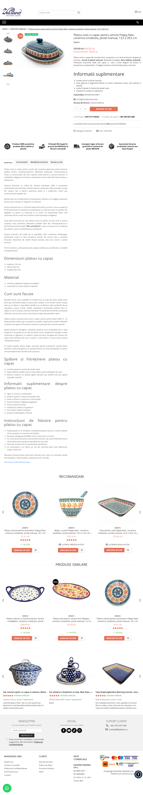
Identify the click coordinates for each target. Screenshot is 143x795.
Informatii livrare (11, 771)
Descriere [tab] (8, 162)
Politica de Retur (46, 765)
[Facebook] (63, 730)
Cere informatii (105, 130)
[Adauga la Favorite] (35, 550)
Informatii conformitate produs (17, 462)
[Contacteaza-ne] (138, 22)
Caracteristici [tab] (22, 162)
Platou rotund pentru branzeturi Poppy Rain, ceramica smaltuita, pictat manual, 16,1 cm (25, 531)
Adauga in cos (104, 109)
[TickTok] (74, 730)
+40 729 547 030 (118, 725)
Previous (8, 33)
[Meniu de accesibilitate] (138, 774)
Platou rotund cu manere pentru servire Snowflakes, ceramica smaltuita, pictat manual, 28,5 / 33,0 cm (25, 619)
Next (8, 84)
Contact (7, 775)
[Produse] (4, 23)
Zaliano (77, 42)
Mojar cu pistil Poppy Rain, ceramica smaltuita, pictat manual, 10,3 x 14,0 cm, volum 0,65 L (71, 531)
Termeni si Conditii (12, 765)
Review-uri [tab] (56, 162)
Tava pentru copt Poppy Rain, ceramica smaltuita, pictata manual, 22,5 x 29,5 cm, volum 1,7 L (117, 531)
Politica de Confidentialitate (15, 768)
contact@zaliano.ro (118, 729)
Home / (5, 29)
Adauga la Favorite (84, 130)
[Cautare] (78, 12)
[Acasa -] (16, 12)
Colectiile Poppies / (19, 29)
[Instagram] (79, 730)
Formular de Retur (46, 768)
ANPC (41, 771)
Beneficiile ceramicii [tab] (39, 162)
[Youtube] (68, 730)
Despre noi (8, 762)
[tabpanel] (42, 50)
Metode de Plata (46, 762)
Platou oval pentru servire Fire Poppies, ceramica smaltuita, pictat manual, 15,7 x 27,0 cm (71, 619)
